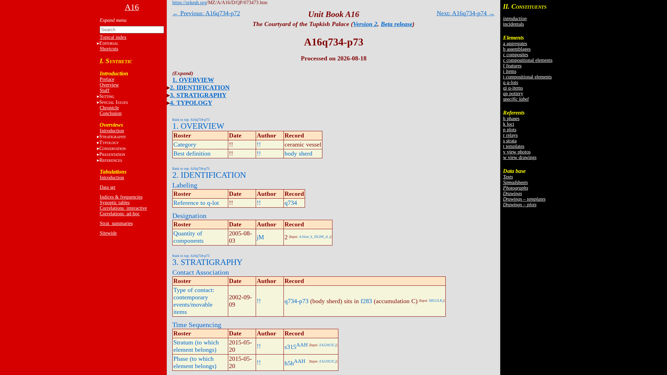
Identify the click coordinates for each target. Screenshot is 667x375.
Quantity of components (188, 237)
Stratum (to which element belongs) (196, 346)
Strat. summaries (116, 223)
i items (509, 71)
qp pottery (513, 93)
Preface (107, 79)
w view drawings (519, 157)
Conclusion (111, 113)
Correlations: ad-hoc (120, 213)
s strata (510, 140)
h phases (511, 118)
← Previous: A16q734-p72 (206, 13)
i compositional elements (527, 77)
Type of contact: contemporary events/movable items (193, 300)
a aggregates (515, 43)
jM (260, 237)
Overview (109, 85)
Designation (189, 215)
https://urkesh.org (189, 2)
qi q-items (513, 88)
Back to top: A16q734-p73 (190, 120)
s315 (290, 346)
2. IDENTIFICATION (200, 87)
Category (184, 144)
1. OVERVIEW (193, 79)
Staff (104, 90)
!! (259, 144)
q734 (291, 202)
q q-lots (510, 82)
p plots (509, 129)
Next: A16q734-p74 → (466, 13)
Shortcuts (109, 48)
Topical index (113, 37)
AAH (302, 345)
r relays (510, 135)
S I (113, 102)
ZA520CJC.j (327, 345)
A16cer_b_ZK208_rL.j (314, 237)
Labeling (184, 185)
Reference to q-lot (196, 202)
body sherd (298, 153)
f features (512, 65)
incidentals (513, 24)
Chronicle (109, 107)
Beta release (396, 23)
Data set (107, 187)
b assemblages (516, 49)
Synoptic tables (115, 202)
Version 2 (365, 23)
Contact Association (200, 272)
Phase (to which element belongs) (194, 362)
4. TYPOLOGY (191, 102)
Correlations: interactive (123, 208)
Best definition (192, 153)
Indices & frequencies (121, 197)
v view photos (516, 152)
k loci (508, 124)
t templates (513, 146)
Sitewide (108, 233)
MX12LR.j (436, 300)
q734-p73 (296, 301)
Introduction (112, 130)
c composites (515, 54)
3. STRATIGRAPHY (198, 95)
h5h (289, 363)
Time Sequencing (196, 324)
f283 (366, 301)
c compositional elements (527, 60)
